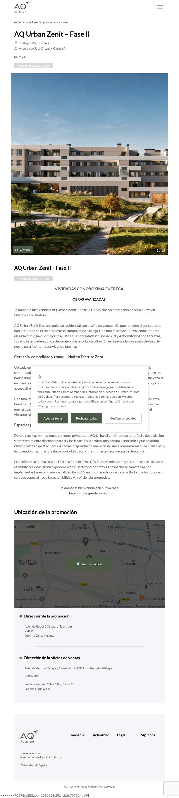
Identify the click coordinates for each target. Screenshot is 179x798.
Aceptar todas (52, 418)
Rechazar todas (86, 418)
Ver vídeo (25, 249)
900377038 (32, 676)
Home (17, 22)
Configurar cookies (123, 418)
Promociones (30, 22)
